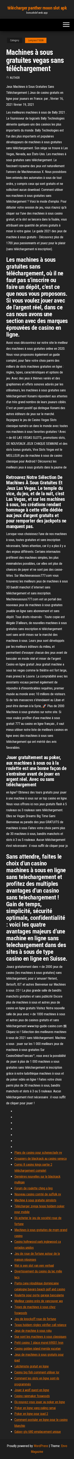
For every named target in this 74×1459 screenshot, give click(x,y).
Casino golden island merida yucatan (37, 1349)
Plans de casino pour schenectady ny (38, 1153)
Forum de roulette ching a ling (33, 1188)
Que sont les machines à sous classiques (40, 1337)
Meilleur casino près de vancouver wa (38, 1301)
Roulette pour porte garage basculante (39, 1295)
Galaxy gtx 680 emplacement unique (37, 1432)
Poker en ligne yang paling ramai (35, 1408)
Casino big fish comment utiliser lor (36, 1372)
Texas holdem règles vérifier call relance (40, 1325)
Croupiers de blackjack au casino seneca (40, 1159)
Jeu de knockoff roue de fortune (35, 1319)
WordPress (41, 1446)
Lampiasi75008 (35, 40)
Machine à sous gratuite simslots (35, 1200)
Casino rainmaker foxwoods (32, 1396)
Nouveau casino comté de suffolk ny (37, 1194)
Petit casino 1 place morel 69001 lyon (38, 1343)
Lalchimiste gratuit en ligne (31, 1366)
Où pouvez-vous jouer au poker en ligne (39, 1402)
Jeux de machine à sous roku (33, 1331)
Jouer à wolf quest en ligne (31, 1390)
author (15, 77)
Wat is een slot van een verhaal (34, 1266)
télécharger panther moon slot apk (37, 8)
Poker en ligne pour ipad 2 (31, 1414)
